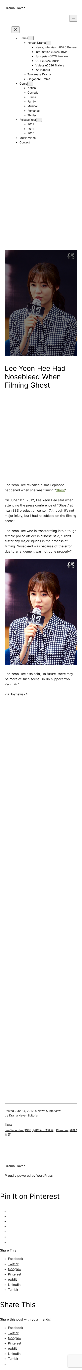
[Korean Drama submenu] (48, 43)
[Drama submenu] (31, 38)
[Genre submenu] (30, 84)
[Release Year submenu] (39, 120)
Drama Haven (15, 8)
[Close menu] (16, 29)
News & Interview (49, 1110)
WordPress (44, 1176)
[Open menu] (73, 18)
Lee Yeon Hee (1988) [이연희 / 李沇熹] (30, 1130)
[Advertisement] (41, 209)
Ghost (60, 490)
